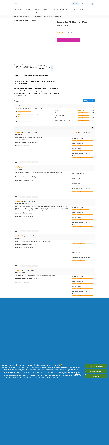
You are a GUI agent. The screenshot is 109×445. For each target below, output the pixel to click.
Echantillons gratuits (77, 9)
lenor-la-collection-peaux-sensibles (52, 16)
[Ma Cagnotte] (92, 3)
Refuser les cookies (96, 371)
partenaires (38, 367)
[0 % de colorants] (49, 67)
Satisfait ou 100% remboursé (60, 9)
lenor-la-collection (37, 16)
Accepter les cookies (96, 366)
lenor (29, 16)
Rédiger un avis (89, 101)
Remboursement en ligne (41, 9)
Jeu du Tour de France (33, 13)
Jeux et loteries (19, 13)
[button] (75, 3)
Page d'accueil (17, 16)
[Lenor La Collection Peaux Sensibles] (17, 67)
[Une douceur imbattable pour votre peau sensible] (25, 67)
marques (24, 16)
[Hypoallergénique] (33, 67)
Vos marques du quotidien (22, 9)
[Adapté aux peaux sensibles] (41, 67)
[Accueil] (19, 4)
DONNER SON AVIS (68, 40)
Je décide (96, 376)
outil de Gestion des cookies (16, 377)
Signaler (35, 162)
